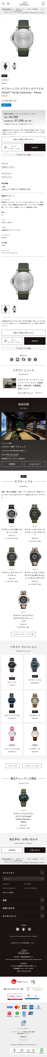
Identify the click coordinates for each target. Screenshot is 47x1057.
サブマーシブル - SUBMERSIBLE (13, 11)
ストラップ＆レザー (9, 888)
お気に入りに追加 (24, 155)
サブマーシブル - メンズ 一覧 (23, 634)
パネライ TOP (12, 766)
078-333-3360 (12, 454)
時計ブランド (20, 9)
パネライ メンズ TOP (32, 766)
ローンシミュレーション (14, 147)
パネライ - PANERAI (32, 9)
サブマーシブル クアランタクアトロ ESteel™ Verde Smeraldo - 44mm (24, 12)
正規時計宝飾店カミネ (7, 9)
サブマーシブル (6, 177)
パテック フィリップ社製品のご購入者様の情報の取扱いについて (23, 1032)
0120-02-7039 (26, 971)
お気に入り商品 (8, 892)
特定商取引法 (23, 1037)
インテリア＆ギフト (30, 888)
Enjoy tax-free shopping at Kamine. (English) (23, 936)
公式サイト (5, 189)
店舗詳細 (12, 464)
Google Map (33, 464)
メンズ (42, 9)
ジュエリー (6, 884)
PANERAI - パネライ (8, 167)
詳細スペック (6, 196)
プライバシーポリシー (23, 1028)
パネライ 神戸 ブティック (13, 446)
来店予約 (35, 147)
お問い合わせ (35, 850)
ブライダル (27, 884)
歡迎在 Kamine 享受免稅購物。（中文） (23, 943)
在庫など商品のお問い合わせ (23, 139)
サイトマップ (23, 1040)
